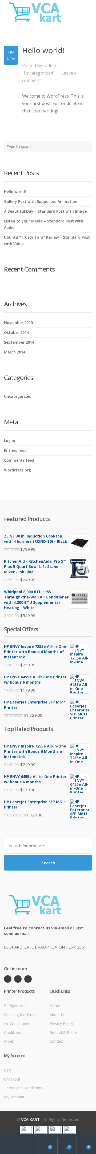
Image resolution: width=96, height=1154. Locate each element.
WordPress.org (17, 470)
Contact (56, 1041)
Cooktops (12, 1032)
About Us (58, 1014)
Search (48, 862)
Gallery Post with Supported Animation (40, 201)
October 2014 (16, 332)
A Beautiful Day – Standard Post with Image (45, 211)
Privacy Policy (61, 1023)
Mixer (9, 1041)
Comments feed (19, 460)
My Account (14, 1096)
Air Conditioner (17, 1023)
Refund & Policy (63, 1032)
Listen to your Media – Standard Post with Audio (43, 224)
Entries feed (15, 450)
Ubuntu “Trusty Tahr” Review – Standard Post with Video (47, 240)
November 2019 (18, 322)
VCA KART (30, 1119)
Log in (9, 440)
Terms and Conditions (23, 1087)
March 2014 (14, 352)
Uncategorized (38, 73)
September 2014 (19, 342)
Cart (7, 1070)
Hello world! (43, 50)
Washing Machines (20, 1014)
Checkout (12, 1079)
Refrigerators (15, 1005)
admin (51, 65)
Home (55, 1005)
